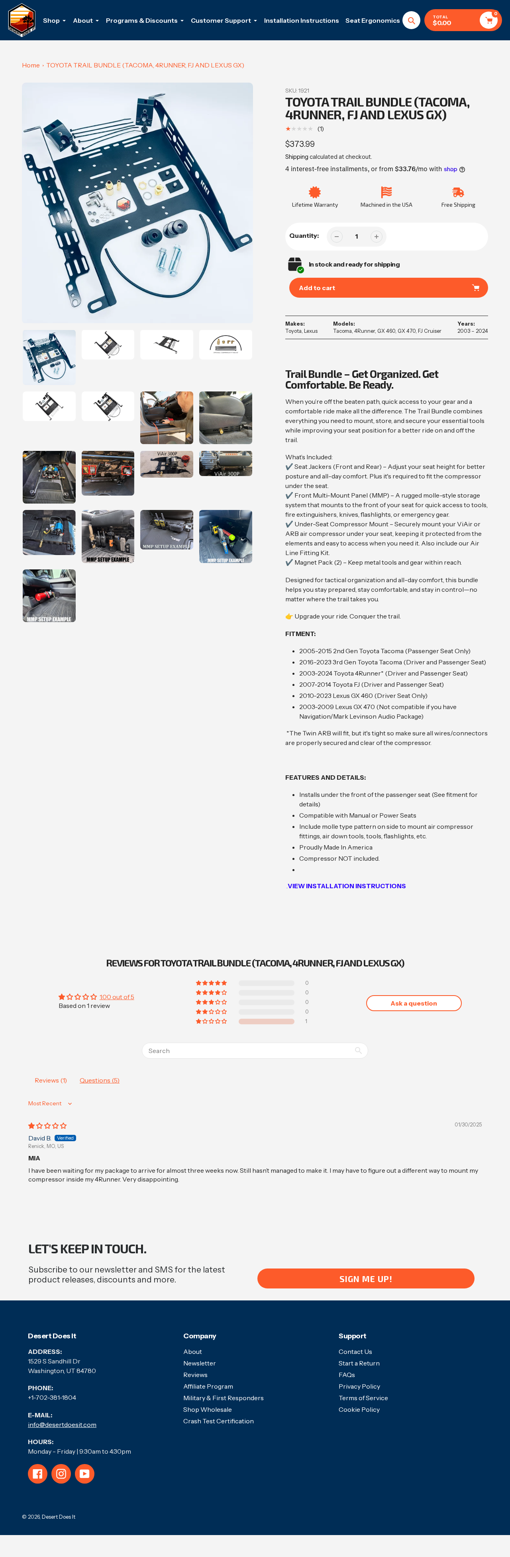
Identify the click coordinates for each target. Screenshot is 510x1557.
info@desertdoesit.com (62, 1425)
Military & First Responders (223, 1398)
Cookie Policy (359, 1409)
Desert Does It (58, 1517)
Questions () (100, 1080)
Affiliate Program (208, 1386)
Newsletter (199, 1363)
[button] (212, 1021)
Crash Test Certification (218, 1421)
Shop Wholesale (207, 1409)
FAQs (347, 1375)
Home (31, 65)
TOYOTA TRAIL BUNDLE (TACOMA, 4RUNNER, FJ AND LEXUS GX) (145, 65)
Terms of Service (363, 1398)
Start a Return (359, 1363)
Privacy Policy (359, 1386)
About (192, 1351)
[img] (47, 1126)
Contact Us (355, 1351)
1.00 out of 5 (117, 997)
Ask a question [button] (413, 1003)
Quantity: (304, 235)
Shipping (296, 156)
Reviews (195, 1375)
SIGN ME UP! (365, 1279)
